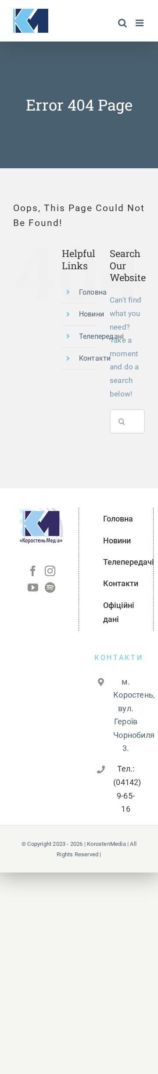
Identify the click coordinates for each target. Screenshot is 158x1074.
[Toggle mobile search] (122, 23)
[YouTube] (33, 587)
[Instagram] (50, 571)
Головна (93, 292)
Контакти (95, 358)
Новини (91, 314)
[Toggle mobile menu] (140, 23)
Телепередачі (101, 336)
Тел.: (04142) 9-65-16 (125, 788)
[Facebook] (33, 571)
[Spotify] (50, 587)
